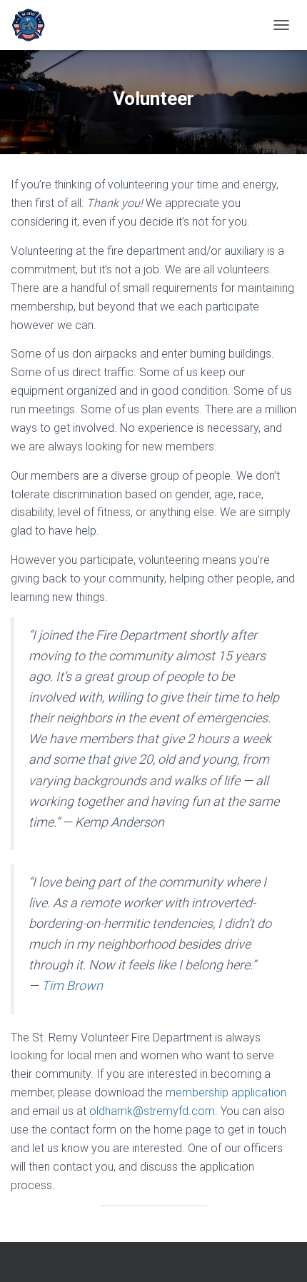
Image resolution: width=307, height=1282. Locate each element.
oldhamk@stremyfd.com (152, 1111)
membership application (226, 1092)
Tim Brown (72, 985)
